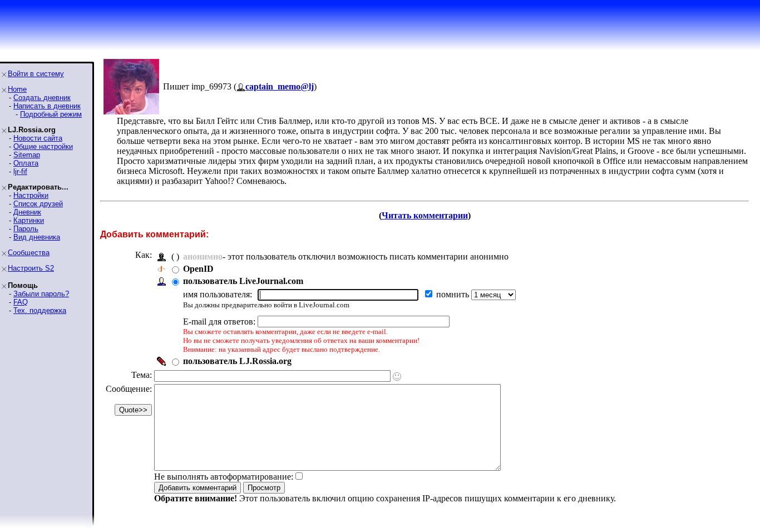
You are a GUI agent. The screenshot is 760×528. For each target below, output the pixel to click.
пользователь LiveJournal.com (243, 281)
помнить (453, 294)
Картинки (28, 220)
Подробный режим (51, 114)
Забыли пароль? (41, 294)
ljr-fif (20, 171)
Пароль (25, 229)
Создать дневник (42, 97)
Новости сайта (37, 138)
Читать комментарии (425, 215)
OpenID (198, 268)
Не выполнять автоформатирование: (223, 476)
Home (17, 89)
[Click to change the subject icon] (397, 376)
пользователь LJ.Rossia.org (237, 361)
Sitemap (26, 155)
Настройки (30, 195)
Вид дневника (36, 237)
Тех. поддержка (39, 310)
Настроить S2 (31, 268)
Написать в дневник (47, 106)
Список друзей (38, 204)
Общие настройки (43, 146)
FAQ (20, 302)
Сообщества (29, 252)
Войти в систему (36, 73)
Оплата (25, 163)
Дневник (27, 212)
